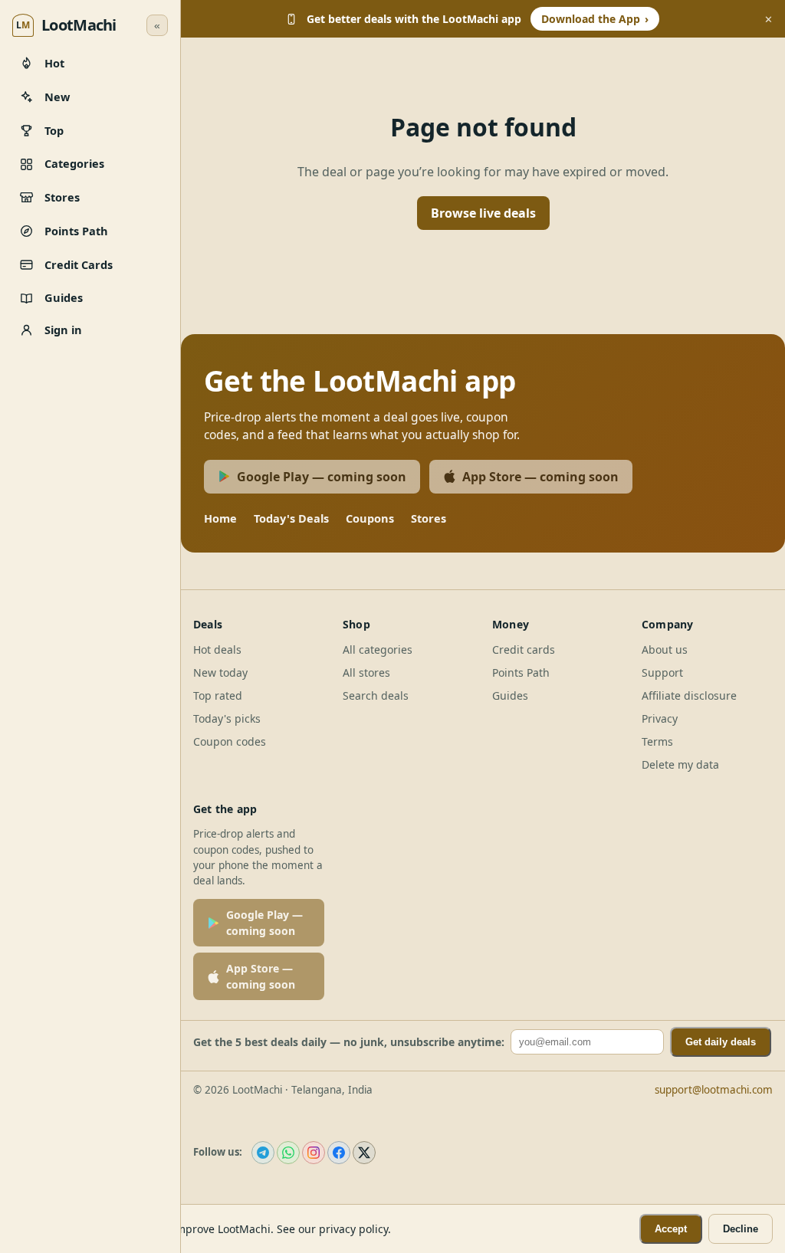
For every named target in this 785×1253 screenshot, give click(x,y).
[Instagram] (313, 1152)
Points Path (521, 672)
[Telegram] (262, 1152)
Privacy (660, 718)
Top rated (217, 695)
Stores (428, 518)
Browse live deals (483, 213)
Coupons (370, 518)
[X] (364, 1152)
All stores (366, 672)
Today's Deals (291, 518)
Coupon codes (229, 741)
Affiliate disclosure (689, 695)
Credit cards (523, 649)
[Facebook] (338, 1152)
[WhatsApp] (288, 1152)
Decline (740, 1229)
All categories (377, 649)
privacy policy (353, 1229)
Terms (657, 741)
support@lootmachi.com (714, 1090)
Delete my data (680, 764)
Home (220, 518)
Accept (671, 1229)
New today (220, 672)
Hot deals (217, 649)
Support (662, 672)
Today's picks (227, 718)
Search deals (376, 695)
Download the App (595, 18)
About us (665, 649)
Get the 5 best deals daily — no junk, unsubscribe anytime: (348, 1042)
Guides (510, 695)
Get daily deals (720, 1042)
